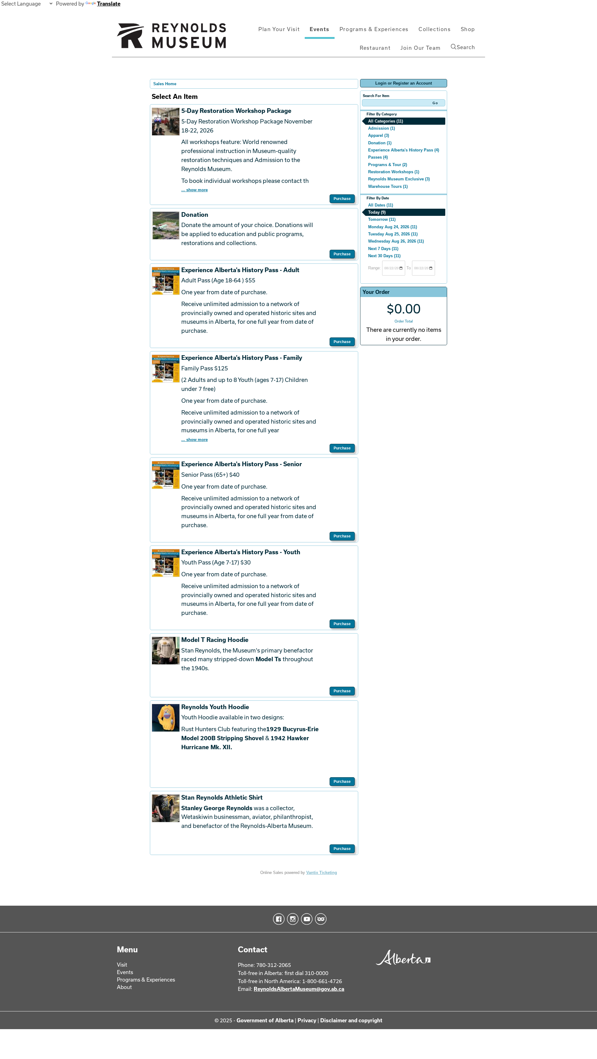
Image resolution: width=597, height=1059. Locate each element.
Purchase (342, 199)
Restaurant (375, 48)
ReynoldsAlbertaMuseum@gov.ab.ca (299, 989)
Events (320, 29)
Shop (468, 29)
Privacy (307, 1020)
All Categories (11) (385, 121)
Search (466, 47)
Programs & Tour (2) (387, 164)
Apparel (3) (378, 135)
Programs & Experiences (374, 29)
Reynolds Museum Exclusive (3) (399, 179)
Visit (122, 965)
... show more (194, 190)
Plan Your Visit (279, 29)
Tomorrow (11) (382, 219)
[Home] (171, 38)
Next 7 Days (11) (383, 248)
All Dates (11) (380, 205)
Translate (108, 4)
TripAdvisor (319, 919)
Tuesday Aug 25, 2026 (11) (393, 234)
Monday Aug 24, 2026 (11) (392, 227)
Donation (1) (379, 143)
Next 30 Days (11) (384, 255)
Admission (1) (381, 128)
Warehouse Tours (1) (388, 186)
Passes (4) (378, 157)
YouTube (305, 919)
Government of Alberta (265, 1020)
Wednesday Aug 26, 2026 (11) (396, 241)
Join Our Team (420, 48)
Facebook (278, 919)
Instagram (291, 919)
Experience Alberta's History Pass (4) (403, 150)
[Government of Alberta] (401, 967)
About (124, 987)
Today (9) (377, 212)
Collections (435, 29)
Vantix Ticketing (321, 872)
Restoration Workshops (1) (393, 172)
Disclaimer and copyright (351, 1020)
